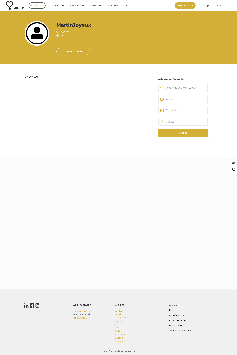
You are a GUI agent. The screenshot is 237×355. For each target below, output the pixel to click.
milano (117, 324)
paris (116, 327)
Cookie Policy (176, 315)
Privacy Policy (176, 325)
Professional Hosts (98, 5)
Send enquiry (37, 5)
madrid (118, 321)
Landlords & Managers (73, 5)
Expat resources (177, 320)
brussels (118, 337)
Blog (171, 310)
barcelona (119, 341)
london (118, 311)
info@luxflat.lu (80, 317)
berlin (117, 331)
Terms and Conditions (180, 330)
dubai (117, 314)
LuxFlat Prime (119, 5)
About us (173, 305)
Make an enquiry (81, 311)
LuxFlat (19, 7)
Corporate (52, 5)
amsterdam (120, 334)
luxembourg (121, 317)
